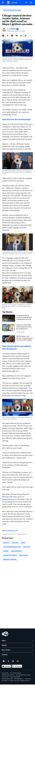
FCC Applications (18, 678)
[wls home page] (5, 634)
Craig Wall (12, 29)
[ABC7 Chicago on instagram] (13, 661)
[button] (3, 2)
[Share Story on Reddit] (12, 35)
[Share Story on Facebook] (3, 35)
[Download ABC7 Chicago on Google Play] (17, 666)
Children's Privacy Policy (8, 675)
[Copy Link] (25, 35)
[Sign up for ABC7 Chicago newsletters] (18, 661)
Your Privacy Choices (15, 673)
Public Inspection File (7, 678)
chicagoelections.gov (10, 499)
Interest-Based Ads (15, 676)
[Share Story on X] (7, 35)
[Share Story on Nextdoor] (16, 35)
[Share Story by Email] (21, 35)
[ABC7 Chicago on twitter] (8, 661)
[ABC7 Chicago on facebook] (4, 661)
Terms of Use (5, 676)
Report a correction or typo (10, 530)
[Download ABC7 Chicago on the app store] (6, 666)
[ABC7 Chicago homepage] (8, 2)
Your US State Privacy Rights (23, 675)
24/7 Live (14, 3)
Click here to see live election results (16, 119)
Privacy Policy (5, 673)
